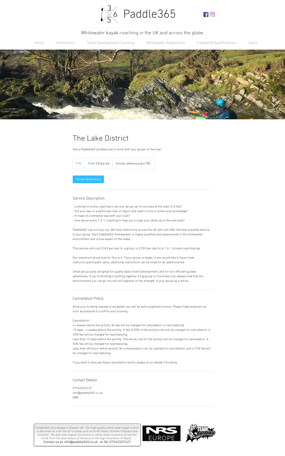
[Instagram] (212, 14)
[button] (107, 42)
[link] (88, 179)
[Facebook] (205, 14)
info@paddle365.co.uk (81, 442)
